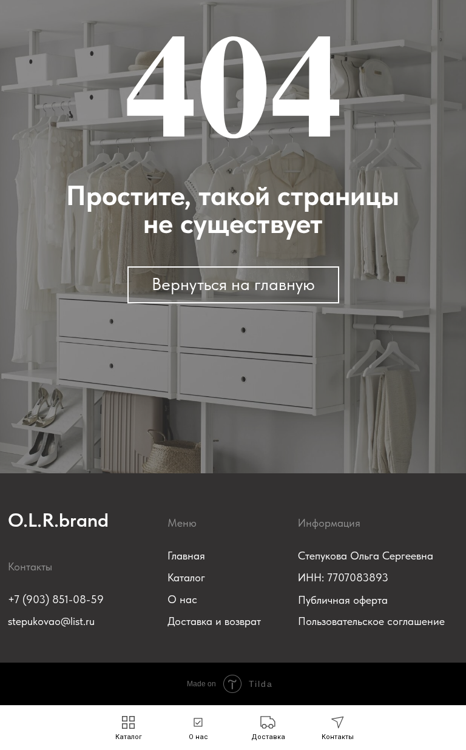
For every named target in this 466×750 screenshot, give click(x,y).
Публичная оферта (343, 599)
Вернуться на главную (233, 284)
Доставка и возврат (214, 621)
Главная (186, 555)
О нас (182, 599)
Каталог (186, 577)
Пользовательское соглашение (371, 621)
